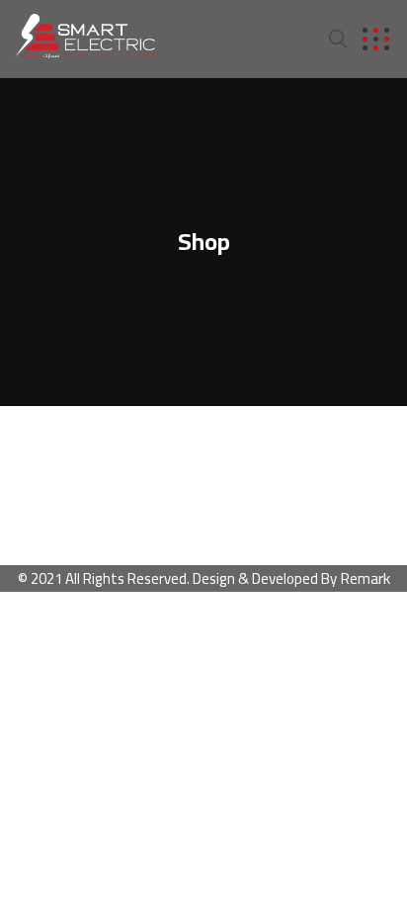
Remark (365, 578)
